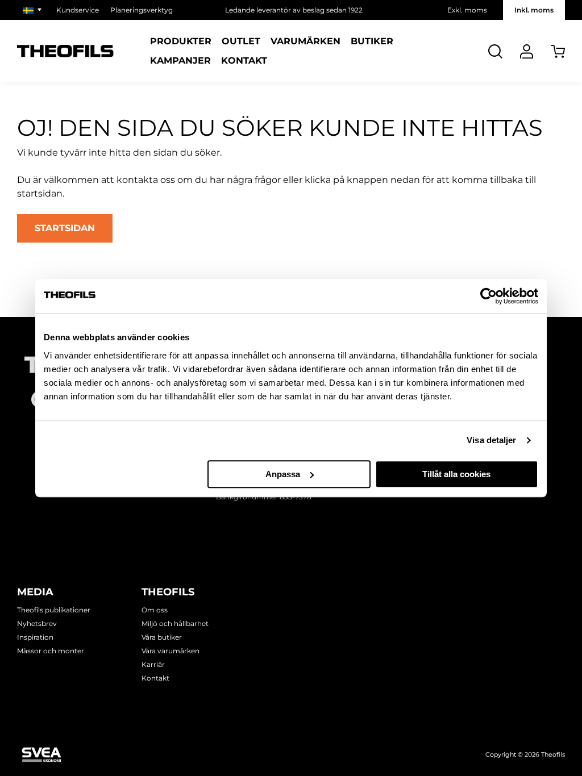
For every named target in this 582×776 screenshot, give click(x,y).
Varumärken (305, 41)
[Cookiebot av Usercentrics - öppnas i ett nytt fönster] (488, 295)
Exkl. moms (467, 10)
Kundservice (77, 10)
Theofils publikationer (53, 610)
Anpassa (282, 474)
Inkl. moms (534, 10)
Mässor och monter (50, 650)
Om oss (155, 610)
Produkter (180, 41)
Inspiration (35, 637)
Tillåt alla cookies (456, 474)
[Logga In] (526, 51)
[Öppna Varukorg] (558, 51)
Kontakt (244, 60)
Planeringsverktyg (141, 10)
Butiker (372, 41)
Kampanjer (180, 60)
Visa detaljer (491, 440)
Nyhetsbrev (37, 623)
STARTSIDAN (65, 228)
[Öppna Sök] (495, 51)
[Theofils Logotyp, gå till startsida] (65, 51)
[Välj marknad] (34, 10)
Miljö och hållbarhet (175, 623)
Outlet (241, 41)
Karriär (153, 664)
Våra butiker (162, 637)
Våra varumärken (170, 650)
